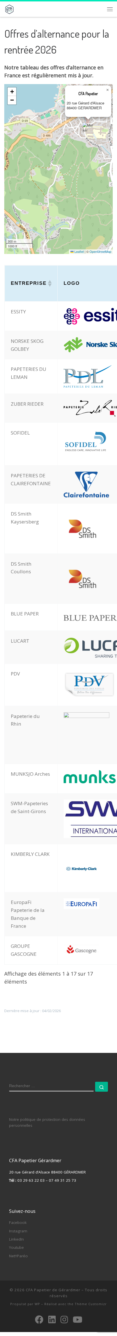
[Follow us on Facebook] (39, 1319)
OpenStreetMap (100, 251)
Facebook (18, 1222)
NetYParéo (18, 1255)
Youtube (16, 1247)
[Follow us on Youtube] (77, 1319)
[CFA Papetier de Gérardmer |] (9, 8)
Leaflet (79, 251)
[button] (88, 130)
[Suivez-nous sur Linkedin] (52, 1319)
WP (37, 1304)
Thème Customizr (91, 1304)
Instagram (18, 1231)
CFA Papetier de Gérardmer (53, 1289)
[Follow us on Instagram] (64, 1319)
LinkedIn (16, 1239)
